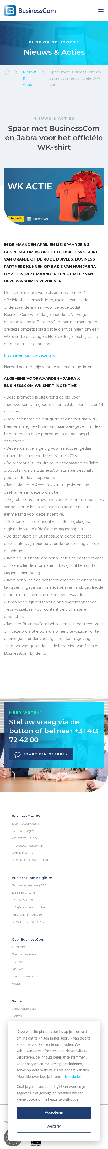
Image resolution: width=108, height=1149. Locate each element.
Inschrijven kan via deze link (29, 355)
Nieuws (17, 969)
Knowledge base (24, 1009)
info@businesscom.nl (28, 845)
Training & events (25, 976)
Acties (16, 983)
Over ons (18, 947)
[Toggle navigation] (101, 11)
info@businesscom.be (28, 907)
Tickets (17, 1016)
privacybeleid (72, 1077)
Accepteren (54, 1113)
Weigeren (54, 1126)
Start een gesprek (45, 754)
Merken (17, 961)
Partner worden (24, 954)
